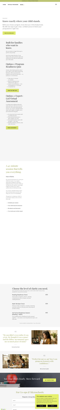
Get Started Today (49, 380)
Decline (41, 405)
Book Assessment (12, 127)
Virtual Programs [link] (13, 4)
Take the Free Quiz (9, 33)
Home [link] (4, 4)
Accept (52, 405)
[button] (22, 4)
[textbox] (30, 400)
